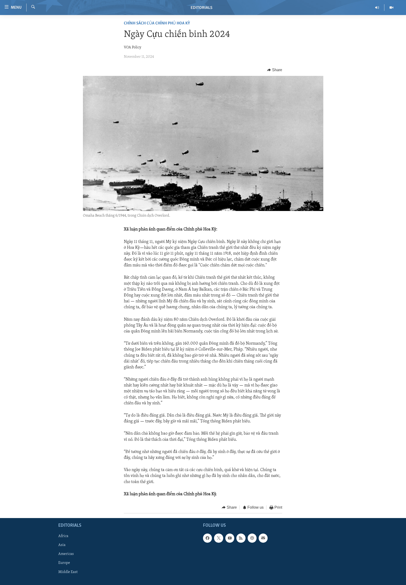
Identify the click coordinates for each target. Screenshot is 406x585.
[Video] (391, 7)
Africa (63, 536)
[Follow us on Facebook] (207, 538)
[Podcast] (252, 538)
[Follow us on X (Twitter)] (218, 538)
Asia (62, 545)
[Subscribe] (263, 538)
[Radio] (377, 7)
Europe (64, 563)
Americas (66, 554)
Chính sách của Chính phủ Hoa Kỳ (157, 23)
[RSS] (240, 538)
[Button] (274, 70)
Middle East (68, 572)
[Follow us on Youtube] (229, 538)
